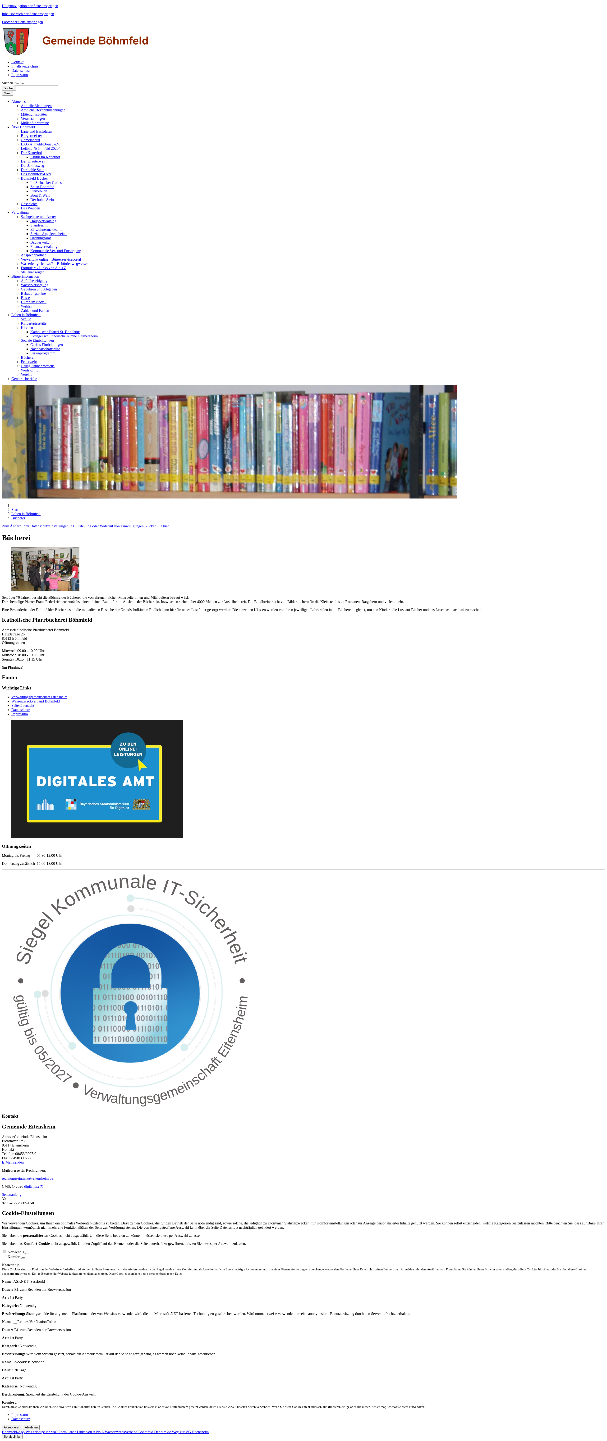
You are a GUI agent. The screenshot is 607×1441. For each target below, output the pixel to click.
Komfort (14, 1257)
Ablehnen (31, 1427)
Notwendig (16, 1252)
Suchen (7, 83)
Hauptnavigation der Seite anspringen (30, 6)
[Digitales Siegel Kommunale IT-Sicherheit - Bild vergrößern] (132, 1107)
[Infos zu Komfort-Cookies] (23, 1258)
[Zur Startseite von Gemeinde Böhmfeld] (76, 54)
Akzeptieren (12, 1427)
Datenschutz (20, 710)
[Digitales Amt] (97, 837)
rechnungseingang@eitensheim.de (27, 1178)
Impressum (19, 714)
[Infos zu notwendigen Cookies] (27, 1253)
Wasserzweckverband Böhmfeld (35, 701)
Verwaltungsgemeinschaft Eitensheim (39, 697)
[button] (18, 102)
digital (33, 1186)
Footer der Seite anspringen (22, 22)
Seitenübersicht (22, 705)
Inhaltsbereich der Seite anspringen (28, 14)
